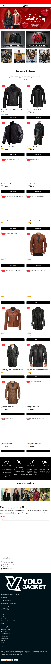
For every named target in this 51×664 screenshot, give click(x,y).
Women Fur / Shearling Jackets (8, 615)
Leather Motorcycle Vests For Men (34, 291)
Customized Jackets (5, 638)
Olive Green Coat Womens (32, 400)
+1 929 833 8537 (8, 594)
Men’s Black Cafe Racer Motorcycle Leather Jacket (36, 364)
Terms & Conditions (5, 627)
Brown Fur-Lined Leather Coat (33, 181)
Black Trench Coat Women (32, 144)
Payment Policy (4, 620)
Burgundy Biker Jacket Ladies (33, 217)
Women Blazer (4, 613)
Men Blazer (3, 609)
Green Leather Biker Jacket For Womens (11, 291)
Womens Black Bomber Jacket (33, 437)
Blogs (2, 640)
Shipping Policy (4, 622)
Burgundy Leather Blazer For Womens (10, 254)
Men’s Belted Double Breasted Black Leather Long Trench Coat (12, 364)
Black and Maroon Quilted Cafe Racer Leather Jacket (12, 108)
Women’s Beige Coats (6, 437)
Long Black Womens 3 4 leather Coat (35, 327)
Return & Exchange (5, 624)
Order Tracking (4, 632)
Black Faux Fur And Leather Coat (34, 108)
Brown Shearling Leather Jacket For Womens (12, 217)
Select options (12, 115)
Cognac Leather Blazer (31, 254)
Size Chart (3, 634)
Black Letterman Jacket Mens (8, 144)
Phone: (3, 594)
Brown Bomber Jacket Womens (8, 181)
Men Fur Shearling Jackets (7, 611)
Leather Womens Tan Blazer (8, 327)
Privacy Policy (4, 625)
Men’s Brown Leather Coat (7, 400)
